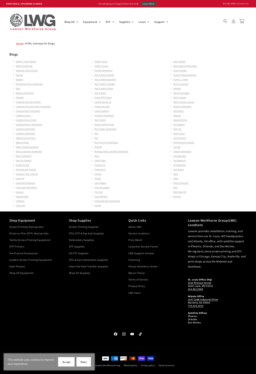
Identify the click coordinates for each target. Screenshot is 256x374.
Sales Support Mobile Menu (185, 66)
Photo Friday (100, 160)
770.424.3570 (196, 305)
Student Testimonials (182, 106)
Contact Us (243, 3)
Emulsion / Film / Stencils (27, 174)
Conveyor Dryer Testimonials (28, 111)
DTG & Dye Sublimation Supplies (88, 260)
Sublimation (178, 111)
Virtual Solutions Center (143, 266)
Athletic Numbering (24, 66)
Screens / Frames (180, 79)
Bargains (19, 79)
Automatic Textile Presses (27, 70)
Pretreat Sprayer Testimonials (107, 201)
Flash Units (20, 205)
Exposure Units (22, 196)
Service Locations (181, 84)
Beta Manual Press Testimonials (29, 84)
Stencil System (179, 97)
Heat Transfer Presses (103, 88)
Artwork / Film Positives (26, 61)
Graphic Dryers (100, 61)
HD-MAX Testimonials (103, 70)
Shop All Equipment (21, 273)
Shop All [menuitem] (69, 22)
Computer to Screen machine (28, 102)
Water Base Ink (179, 192)
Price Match (135, 240)
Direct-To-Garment (23, 156)
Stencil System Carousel (183, 102)
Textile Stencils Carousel (184, 142)
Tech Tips (177, 129)
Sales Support (179, 61)
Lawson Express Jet (102, 102)
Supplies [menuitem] (124, 22)
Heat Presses (17, 266)
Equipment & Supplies (25, 183)
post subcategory (102, 187)
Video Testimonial (181, 183)
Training (176, 147)
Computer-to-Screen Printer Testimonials (33, 106)
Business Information (25, 93)
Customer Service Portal (26, 120)
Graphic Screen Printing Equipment (30, 260)
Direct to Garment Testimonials (29, 151)
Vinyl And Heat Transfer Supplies (88, 266)
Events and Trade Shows (26, 187)
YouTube (177, 196)
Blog (18, 88)
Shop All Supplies (79, 273)
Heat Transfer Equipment (105, 79)
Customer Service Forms (143, 246)
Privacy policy (148, 365)
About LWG (135, 227)
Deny (84, 362)
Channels (20, 97)
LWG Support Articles (141, 253)
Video (175, 178)
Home (19, 43)
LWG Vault (134, 293)
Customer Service (23, 115)
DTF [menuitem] (108, 22)
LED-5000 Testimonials (104, 115)
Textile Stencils (179, 138)
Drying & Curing (22, 165)
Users (175, 174)
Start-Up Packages (181, 93)
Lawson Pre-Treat (102, 106)
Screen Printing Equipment (184, 75)
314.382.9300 (229, 3)
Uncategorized (179, 160)
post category (100, 183)
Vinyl (175, 187)
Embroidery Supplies (81, 240)
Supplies (177, 115)
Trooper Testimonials (182, 151)
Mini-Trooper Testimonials (105, 129)
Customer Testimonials (25, 129)
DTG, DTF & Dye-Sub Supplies (86, 233)
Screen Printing (179, 70)
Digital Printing (22, 142)
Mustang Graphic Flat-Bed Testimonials (111, 151)
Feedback (20, 201)
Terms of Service (138, 279)
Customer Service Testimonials (29, 124)
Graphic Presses (101, 66)
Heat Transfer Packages (104, 84)
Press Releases (100, 196)
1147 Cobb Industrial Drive (203, 299)
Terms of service (166, 365)
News (96, 156)
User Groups (178, 169)
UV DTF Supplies (79, 253)
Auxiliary (19, 75)
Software (177, 88)
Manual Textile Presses (104, 124)
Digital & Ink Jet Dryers (26, 138)
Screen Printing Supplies (84, 227)
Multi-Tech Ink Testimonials (106, 142)
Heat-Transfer (100, 93)
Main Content (100, 120)
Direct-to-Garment (23, 160)
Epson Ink (20, 178)
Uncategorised (179, 156)
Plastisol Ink (99, 165)
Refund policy (130, 365)
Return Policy (136, 273)
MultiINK (98, 147)
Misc (96, 133)
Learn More (148, 3)
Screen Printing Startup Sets (26, 227)
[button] (225, 21)
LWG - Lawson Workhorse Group (104, 365)
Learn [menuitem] (142, 22)
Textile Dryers (179, 133)
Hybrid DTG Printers (103, 97)
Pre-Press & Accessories (23, 253)
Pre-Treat (98, 192)
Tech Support (179, 124)
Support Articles (180, 120)
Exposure (20, 192)
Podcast (98, 174)
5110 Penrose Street (199, 282)
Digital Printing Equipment (27, 147)
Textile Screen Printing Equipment (30, 240)
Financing (134, 260)
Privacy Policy (136, 286)
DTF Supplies (77, 246)
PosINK (97, 178)
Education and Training (26, 169)
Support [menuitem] (159, 22)
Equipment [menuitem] (90, 22)
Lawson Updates (101, 111)
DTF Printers (16, 246)
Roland (97, 205)
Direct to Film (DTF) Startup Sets (29, 233)
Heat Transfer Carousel (104, 75)
